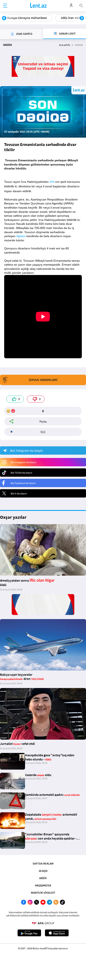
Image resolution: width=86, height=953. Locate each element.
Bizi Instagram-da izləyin (23, 462)
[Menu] (5, 6)
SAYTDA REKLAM (43, 863)
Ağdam (21, 236)
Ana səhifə (64, 44)
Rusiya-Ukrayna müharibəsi (27, 18)
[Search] (81, 5)
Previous (4, 18)
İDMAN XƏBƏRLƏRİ (43, 380)
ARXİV (43, 878)
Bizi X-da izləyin (19, 493)
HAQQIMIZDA (43, 885)
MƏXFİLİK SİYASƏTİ (43, 893)
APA (51, 182)
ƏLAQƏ (43, 871)
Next (81, 18)
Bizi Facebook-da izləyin (23, 483)
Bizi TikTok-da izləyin (21, 472)
